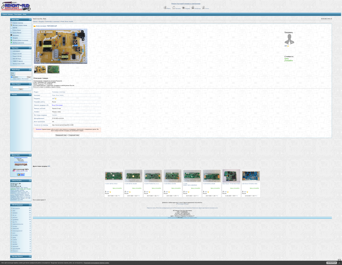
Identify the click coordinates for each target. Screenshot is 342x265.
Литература (197, 8)
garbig (14, 237)
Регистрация (18, 14)
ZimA (21, 189)
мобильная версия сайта (190, 217)
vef (11, 198)
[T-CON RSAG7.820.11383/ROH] (192, 176)
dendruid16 (15, 246)
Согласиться (331, 262)
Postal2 (29, 189)
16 (30, 250)
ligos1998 (20, 199)
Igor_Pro (15, 222)
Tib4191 (26, 187)
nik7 (25, 189)
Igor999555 (15, 219)
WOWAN (15, 213)
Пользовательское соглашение (182, 208)
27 (30, 228)
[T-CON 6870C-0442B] (212, 176)
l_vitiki (18, 193)
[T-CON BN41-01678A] (173, 176)
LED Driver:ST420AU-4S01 (249, 183)
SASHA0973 (14, 199)
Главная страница (7, 14)
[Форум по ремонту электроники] (21, 162)
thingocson (22, 197)
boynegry (28, 197)
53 (30, 221)
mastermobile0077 (19, 194)
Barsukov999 (16, 198)
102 (30, 219)
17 (30, 248)
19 (30, 241)
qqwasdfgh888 (16, 248)
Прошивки (178, 8)
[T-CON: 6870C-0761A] (114, 176)
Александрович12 (17, 231)
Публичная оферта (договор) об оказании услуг (205, 208)
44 (30, 226)
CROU (18, 189)
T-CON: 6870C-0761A (111, 183)
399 (30, 210)
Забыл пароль (17, 78)
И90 (18, 197)
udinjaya (18, 187)
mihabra (22, 198)
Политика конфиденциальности (164, 208)
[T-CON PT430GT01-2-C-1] (153, 176)
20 (30, 239)
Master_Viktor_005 (23, 191)
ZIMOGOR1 (16, 228)
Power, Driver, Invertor (58, 95)
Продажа (187, 8)
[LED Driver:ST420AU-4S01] (251, 176)
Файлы (169, 8)
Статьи (207, 8)
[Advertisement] (21, 124)
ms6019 (15, 239)
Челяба (15, 242)
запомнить (15, 77)
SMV (14, 210)
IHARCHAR (24, 193)
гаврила (13, 187)
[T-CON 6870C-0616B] (133, 176)
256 (30, 212)
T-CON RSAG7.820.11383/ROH (190, 184)
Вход (24, 14)
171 (30, 215)
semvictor (13, 189)
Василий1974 (16, 208)
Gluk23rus (13, 193)
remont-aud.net (172, 217)
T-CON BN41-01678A (170, 183)
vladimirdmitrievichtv (18, 224)
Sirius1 (12, 190)
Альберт (15, 226)
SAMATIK (27, 195)
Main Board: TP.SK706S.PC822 (231, 183)
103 (30, 217)
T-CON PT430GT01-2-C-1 (151, 183)
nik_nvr (14, 215)
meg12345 (13, 197)
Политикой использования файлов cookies (96, 262)
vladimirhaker (14, 191)
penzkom (15, 217)
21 (30, 235)
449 (30, 208)
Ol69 (26, 198)
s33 (28, 193)
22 (30, 232)
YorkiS (12, 194)
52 (30, 223)
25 (30, 230)
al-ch (14, 233)
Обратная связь (151, 208)
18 (30, 246)
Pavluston (15, 251)
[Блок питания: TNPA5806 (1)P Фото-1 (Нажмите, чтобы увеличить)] (60, 46)
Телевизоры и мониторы (58, 92)
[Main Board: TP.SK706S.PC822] (231, 176)
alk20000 (15, 244)
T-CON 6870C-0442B (209, 183)
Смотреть (54, 115)
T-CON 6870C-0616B (131, 183)
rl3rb (22, 187)
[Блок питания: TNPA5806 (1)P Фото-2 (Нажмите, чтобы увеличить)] (39, 69)
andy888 (22, 190)
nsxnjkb (17, 190)
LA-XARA (15, 235)
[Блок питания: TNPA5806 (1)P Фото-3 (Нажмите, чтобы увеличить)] (53, 69)
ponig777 (22, 195)
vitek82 (17, 195)
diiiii (29, 198)
